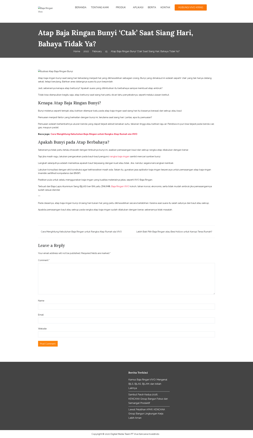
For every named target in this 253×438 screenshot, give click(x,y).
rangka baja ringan (119, 156)
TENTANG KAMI (100, 7)
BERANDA (80, 7)
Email (41, 314)
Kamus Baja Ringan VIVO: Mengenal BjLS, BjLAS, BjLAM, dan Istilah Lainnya (147, 383)
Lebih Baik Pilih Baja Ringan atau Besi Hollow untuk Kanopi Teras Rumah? (174, 231)
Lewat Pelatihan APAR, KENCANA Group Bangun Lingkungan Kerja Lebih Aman (146, 413)
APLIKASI (138, 7)
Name (41, 300)
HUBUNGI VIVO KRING (190, 7)
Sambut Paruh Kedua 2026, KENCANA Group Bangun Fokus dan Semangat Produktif (148, 398)
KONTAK (165, 7)
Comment (44, 260)
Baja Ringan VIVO (120, 186)
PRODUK (121, 7)
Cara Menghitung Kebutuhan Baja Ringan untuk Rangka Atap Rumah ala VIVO (94, 134)
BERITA (152, 7)
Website (42, 328)
